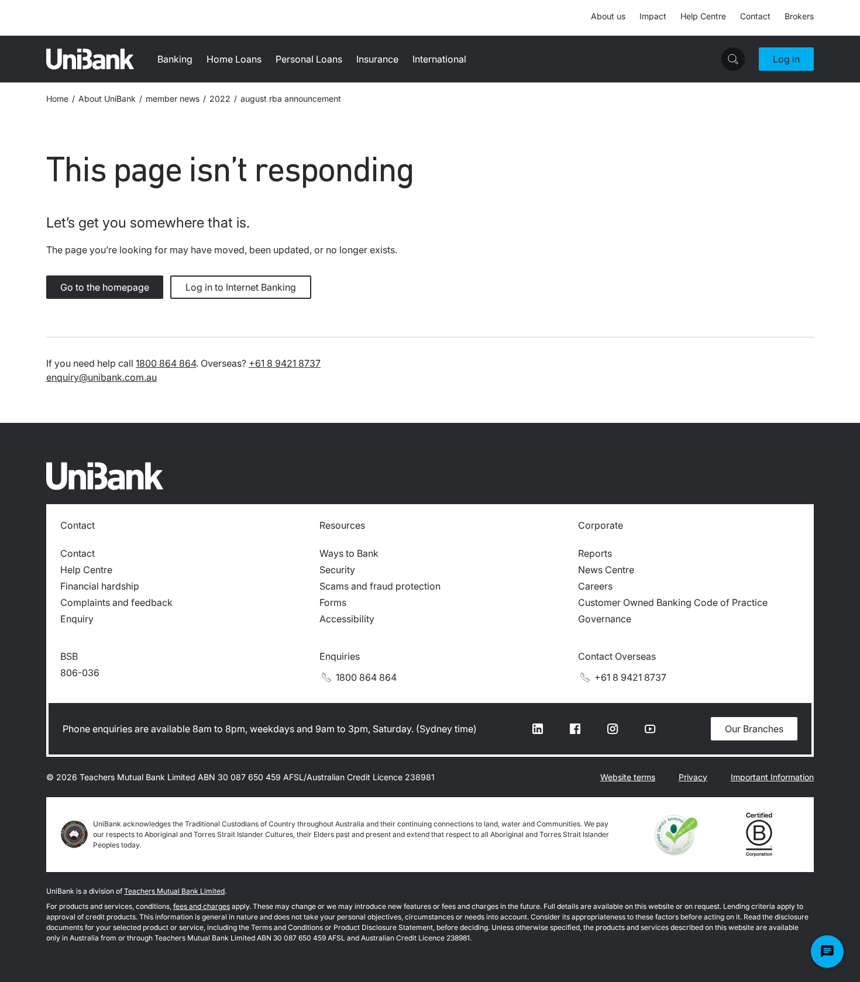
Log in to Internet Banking (240, 287)
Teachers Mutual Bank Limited (174, 891)
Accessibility (346, 619)
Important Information (772, 777)
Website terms (627, 777)
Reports (595, 553)
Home (57, 99)
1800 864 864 (166, 363)
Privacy (693, 777)
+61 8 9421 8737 (285, 363)
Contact (755, 16)
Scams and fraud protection (380, 586)
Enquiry (77, 619)
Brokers (799, 16)
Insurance (377, 59)
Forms (332, 602)
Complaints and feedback (116, 602)
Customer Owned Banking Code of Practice (673, 602)
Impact (652, 16)
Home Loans (234, 59)
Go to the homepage (104, 287)
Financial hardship (99, 586)
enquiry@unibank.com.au (101, 377)
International (439, 59)
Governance (604, 619)
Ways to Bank (349, 553)
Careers (595, 586)
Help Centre (703, 16)
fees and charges (201, 906)
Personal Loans (309, 59)
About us (608, 16)
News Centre (606, 570)
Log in (786, 59)
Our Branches (754, 729)
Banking (174, 59)
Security (337, 570)
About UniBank (107, 99)
